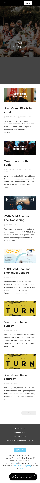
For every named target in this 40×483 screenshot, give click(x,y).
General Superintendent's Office (20, 440)
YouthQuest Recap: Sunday (16, 324)
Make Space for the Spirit (16, 163)
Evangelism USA (20, 432)
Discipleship (20, 428)
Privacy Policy (27, 466)
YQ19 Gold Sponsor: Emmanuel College (17, 271)
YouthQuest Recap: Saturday (16, 377)
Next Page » (28, 413)
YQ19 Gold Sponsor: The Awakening (17, 218)
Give (28, 3)
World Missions (20, 436)
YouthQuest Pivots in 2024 (18, 110)
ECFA (15, 463)
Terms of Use (17, 466)
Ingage (21, 468)
